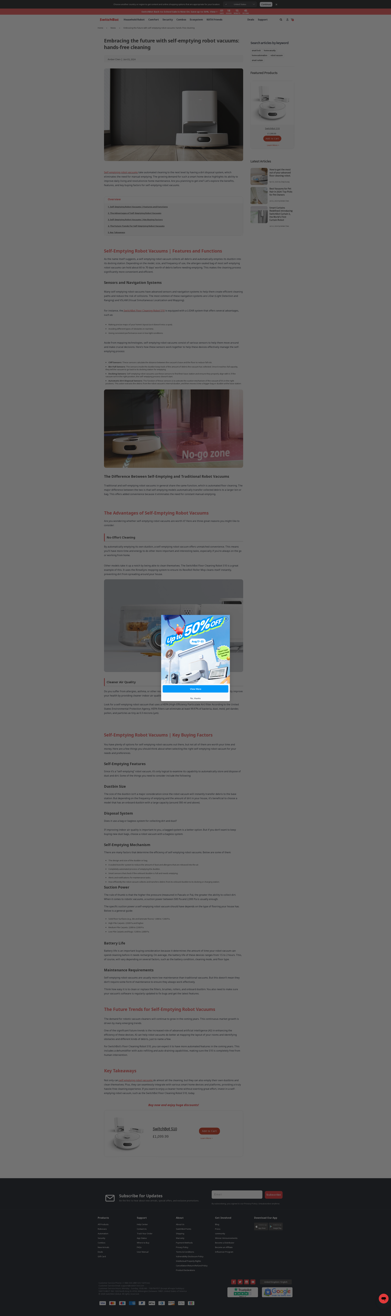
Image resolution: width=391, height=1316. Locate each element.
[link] (195, 649)
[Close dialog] (226, 618)
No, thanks (195, 698)
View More (195, 689)
